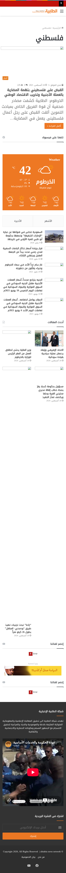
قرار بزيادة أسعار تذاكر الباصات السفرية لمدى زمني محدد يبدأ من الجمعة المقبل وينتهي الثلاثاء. (22, 252)
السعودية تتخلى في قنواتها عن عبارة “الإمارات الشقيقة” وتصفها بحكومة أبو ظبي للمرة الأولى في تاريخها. (22, 236)
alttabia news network (50, 851)
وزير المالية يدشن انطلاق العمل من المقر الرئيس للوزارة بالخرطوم (18, 353)
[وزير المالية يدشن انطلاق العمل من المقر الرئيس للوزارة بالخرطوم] (17, 338)
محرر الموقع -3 (54, 85)
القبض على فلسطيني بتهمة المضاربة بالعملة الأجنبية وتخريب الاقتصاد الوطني (33, 92)
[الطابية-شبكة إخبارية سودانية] (44, 11)
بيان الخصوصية (28, 857)
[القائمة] (61, 12)
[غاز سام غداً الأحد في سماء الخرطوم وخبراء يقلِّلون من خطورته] (54, 269)
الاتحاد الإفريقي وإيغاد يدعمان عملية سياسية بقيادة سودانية (51, 353)
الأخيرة (17, 221)
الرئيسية (57, 28)
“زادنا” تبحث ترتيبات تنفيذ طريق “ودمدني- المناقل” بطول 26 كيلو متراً (18, 628)
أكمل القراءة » (54, 126)
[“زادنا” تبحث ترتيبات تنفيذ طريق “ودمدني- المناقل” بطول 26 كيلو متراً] (17, 494)
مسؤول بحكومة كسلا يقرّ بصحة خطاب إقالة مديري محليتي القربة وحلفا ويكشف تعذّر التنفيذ (50, 391)
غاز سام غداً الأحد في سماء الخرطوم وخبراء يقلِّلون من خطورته (23, 266)
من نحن (41, 857)
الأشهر (48, 221)
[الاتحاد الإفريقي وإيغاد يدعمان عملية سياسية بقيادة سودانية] (49, 338)
